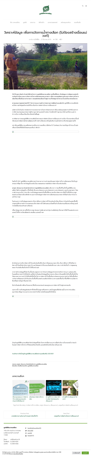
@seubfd (30, 431)
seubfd (30, 433)
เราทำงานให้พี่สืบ (34, 39)
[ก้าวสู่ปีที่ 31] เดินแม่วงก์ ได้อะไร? (70, 398)
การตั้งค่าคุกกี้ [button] (76, 453)
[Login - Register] (86, 6)
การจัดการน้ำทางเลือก (32, 405)
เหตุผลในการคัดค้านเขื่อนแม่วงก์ (68, 405)
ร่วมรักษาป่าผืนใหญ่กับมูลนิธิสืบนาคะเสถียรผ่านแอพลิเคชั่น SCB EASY (32, 354)
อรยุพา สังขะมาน (45, 405)
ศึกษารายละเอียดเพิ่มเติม (16, 454)
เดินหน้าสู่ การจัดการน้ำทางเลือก (36, 398)
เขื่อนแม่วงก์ (54, 405)
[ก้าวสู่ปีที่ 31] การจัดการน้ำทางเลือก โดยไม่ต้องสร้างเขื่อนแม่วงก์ (53, 399)
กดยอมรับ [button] (85, 453)
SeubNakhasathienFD (34, 428)
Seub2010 (31, 436)
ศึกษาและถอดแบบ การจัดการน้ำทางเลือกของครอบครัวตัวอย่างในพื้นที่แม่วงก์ (20, 399)
